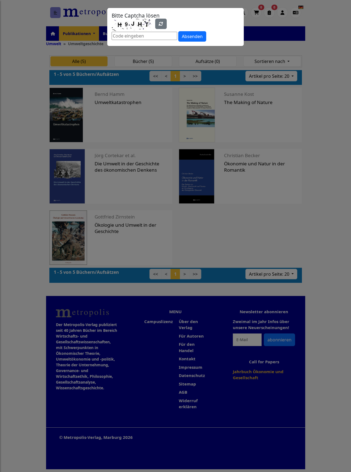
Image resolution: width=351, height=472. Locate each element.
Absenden (192, 36)
